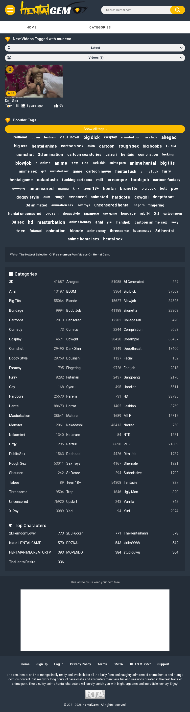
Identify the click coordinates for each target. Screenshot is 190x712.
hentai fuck (125, 171)
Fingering (93, 368)
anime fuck (149, 171)
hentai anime (44, 146)
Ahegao (93, 282)
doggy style (27, 197)
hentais (127, 154)
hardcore (121, 197)
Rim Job (151, 454)
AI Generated (151, 282)
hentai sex (112, 239)
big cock (149, 188)
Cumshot (36, 349)
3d (156, 213)
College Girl (151, 320)
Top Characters (30, 525)
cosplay (110, 137)
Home (31, 27)
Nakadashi (93, 425)
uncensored (41, 188)
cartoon (107, 146)
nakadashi (47, 179)
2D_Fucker (93, 533)
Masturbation (36, 416)
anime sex (28, 171)
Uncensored (36, 502)
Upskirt (93, 502)
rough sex (129, 146)
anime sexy (96, 231)
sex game (110, 213)
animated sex (59, 171)
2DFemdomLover (36, 533)
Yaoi (93, 511)
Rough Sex (36, 463)
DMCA (118, 664)
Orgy (36, 444)
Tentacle (151, 482)
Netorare (93, 435)
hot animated (142, 230)
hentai (109, 188)
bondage (128, 213)
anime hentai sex (83, 239)
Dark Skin (93, 349)
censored (78, 197)
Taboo (36, 482)
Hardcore (36, 396)
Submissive (151, 473)
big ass (20, 146)
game (77, 171)
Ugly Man (151, 492)
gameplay (18, 188)
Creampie (151, 339)
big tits (167, 163)
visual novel (69, 137)
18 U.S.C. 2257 (140, 664)
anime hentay (80, 222)
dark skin (99, 163)
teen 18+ (91, 188)
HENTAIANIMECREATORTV (36, 552)
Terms (102, 664)
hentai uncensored (24, 213)
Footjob (151, 368)
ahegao (169, 137)
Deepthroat (151, 349)
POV (151, 444)
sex (74, 163)
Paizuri (93, 444)
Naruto (151, 425)
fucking (168, 154)
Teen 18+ (93, 482)
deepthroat (163, 197)
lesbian (50, 137)
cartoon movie (98, 171)
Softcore (93, 473)
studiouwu (151, 552)
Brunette (151, 310)
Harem (93, 396)
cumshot (25, 154)
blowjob (23, 163)
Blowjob (151, 301)
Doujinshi (93, 358)
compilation (148, 154)
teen (20, 230)
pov (174, 188)
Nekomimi (36, 435)
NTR (151, 435)
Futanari (93, 377)
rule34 (171, 146)
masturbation (51, 222)
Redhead (93, 454)
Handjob (151, 387)
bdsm (35, 137)
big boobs (152, 146)
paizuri (111, 154)
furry (166, 171)
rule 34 (145, 213)
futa (85, 163)
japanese (91, 213)
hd (30, 222)
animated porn (131, 137)
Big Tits (36, 301)
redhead (20, 137)
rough (59, 197)
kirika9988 (151, 543)
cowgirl (141, 197)
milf (99, 180)
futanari (36, 230)
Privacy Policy (80, 664)
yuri (109, 222)
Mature (93, 416)
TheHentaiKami (151, 533)
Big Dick (151, 291)
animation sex (62, 205)
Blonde (93, 301)
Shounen (36, 473)
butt (163, 188)
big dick (91, 137)
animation (56, 230)
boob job (140, 179)
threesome (119, 231)
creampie (117, 179)
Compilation (151, 329)
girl (43, 171)
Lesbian (151, 406)
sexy (174, 222)
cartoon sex (72, 146)
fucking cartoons (77, 180)
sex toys (83, 205)
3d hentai (164, 230)
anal (99, 222)
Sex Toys (93, 463)
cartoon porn (172, 213)
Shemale (151, 463)
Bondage (36, 310)
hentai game (21, 180)
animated (99, 197)
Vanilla (151, 502)
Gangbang (151, 377)
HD (151, 396)
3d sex (18, 222)
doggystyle (71, 213)
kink (76, 188)
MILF (151, 416)
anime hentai (143, 163)
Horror (93, 406)
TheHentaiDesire (36, 562)
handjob (123, 222)
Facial (151, 358)
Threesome (36, 492)
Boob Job (93, 310)
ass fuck (151, 137)
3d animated (36, 205)
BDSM (93, 291)
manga (63, 188)
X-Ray (36, 511)
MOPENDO (93, 552)
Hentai (36, 406)
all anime (43, 163)
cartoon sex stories (84, 154)
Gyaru (93, 387)
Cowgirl (93, 339)
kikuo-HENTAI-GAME (36, 543)
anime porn (118, 163)
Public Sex (36, 454)
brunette (129, 188)
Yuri (151, 511)
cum (46, 197)
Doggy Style (36, 358)
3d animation (50, 154)
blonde (76, 230)
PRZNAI (93, 543)
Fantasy (36, 368)
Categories (100, 27)
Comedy (36, 329)
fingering (156, 205)
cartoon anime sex (151, 222)
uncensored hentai (111, 205)
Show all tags (94, 129)
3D (36, 282)
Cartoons (36, 320)
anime (60, 163)
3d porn (139, 205)
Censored (93, 320)
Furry (36, 377)
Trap (93, 492)
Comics (93, 329)
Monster (36, 425)
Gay (36, 387)
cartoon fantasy (166, 180)
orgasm (52, 213)
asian (91, 146)
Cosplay (36, 339)
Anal (36, 291)
